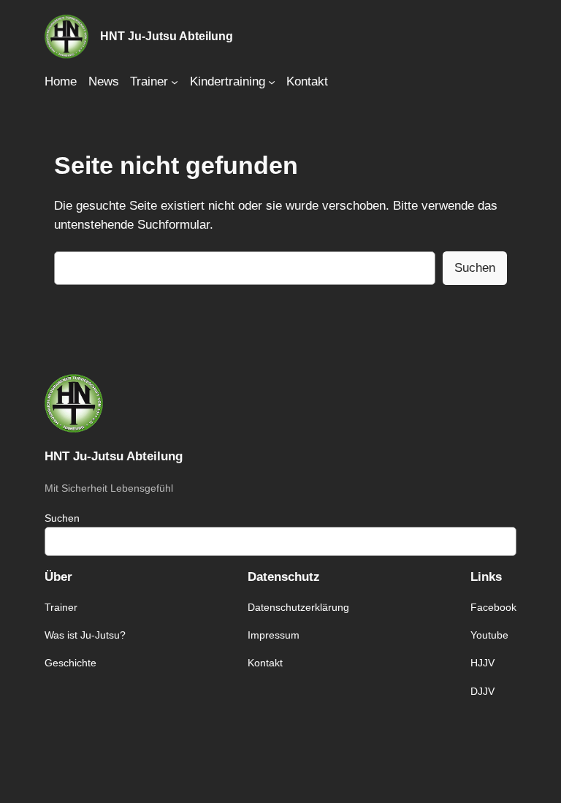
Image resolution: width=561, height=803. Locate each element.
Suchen (474, 268)
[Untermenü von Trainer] (174, 81)
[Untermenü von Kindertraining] (271, 81)
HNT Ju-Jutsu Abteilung (166, 35)
